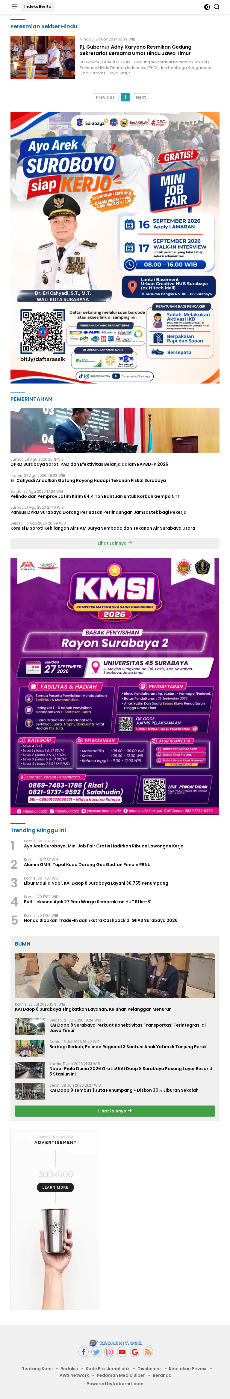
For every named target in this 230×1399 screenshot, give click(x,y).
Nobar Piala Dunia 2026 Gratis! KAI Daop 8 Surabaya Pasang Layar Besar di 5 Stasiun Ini (131, 1071)
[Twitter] (96, 1351)
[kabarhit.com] (115, 1343)
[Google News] (135, 1351)
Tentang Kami (37, 1369)
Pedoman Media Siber (121, 1375)
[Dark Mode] (207, 7)
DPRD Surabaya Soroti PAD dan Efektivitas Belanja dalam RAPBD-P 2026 (89, 464)
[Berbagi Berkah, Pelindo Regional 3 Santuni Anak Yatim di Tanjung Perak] (30, 1048)
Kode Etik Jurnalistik (108, 1369)
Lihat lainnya (112, 1111)
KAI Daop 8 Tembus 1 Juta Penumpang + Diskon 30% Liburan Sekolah (124, 1090)
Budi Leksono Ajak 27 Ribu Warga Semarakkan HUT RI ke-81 (88, 901)
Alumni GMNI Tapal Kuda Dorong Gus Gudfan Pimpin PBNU (87, 864)
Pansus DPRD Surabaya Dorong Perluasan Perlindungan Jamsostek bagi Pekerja (98, 512)
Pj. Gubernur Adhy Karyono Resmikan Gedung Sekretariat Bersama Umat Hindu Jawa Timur (135, 50)
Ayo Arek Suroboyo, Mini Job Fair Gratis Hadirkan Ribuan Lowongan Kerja (104, 846)
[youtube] (122, 1351)
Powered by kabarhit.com (115, 1384)
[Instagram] (109, 1351)
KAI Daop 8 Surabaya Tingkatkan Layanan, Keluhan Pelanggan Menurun (93, 1009)
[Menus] (14, 7)
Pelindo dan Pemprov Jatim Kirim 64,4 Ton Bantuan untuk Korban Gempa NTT (95, 496)
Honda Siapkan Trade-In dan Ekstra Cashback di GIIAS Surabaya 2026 (101, 920)
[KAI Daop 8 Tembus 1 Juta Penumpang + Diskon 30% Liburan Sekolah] (30, 1091)
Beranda (162, 1375)
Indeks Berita (38, 6)
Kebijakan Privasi (187, 1369)
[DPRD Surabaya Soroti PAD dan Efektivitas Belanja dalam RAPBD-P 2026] (115, 430)
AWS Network (74, 1375)
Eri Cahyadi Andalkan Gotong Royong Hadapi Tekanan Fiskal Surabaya (88, 480)
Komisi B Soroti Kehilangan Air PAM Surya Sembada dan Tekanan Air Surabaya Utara (102, 528)
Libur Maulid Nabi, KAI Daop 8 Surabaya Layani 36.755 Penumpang (96, 883)
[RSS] (148, 1351)
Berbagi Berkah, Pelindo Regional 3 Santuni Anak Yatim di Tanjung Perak (128, 1046)
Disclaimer (149, 1369)
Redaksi (69, 1369)
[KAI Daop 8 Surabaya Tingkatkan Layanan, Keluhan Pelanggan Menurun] (115, 975)
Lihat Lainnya (113, 543)
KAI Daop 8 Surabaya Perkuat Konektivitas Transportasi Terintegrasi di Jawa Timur (127, 1027)
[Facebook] (83, 1351)
